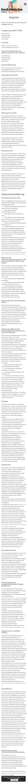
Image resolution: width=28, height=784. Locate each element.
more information (16, 778)
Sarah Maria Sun (12, 9)
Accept (14, 780)
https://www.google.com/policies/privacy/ (13, 627)
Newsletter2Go (21, 504)
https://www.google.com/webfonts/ (12, 598)
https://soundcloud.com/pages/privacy (12, 735)
